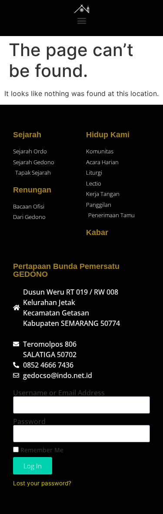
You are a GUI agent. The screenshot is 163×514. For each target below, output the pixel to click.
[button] (81, 20)
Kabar (97, 232)
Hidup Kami (108, 134)
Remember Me (41, 450)
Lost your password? (42, 483)
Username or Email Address (59, 392)
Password (29, 421)
